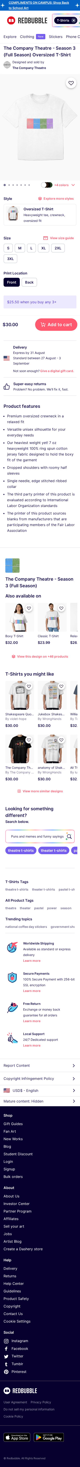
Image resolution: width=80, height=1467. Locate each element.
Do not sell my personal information (29, 1409)
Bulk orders (13, 1176)
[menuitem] (10, 36)
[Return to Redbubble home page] (27, 20)
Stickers (55, 36)
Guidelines (12, 1291)
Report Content (17, 1065)
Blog (7, 1146)
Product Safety (16, 1298)
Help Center (14, 1283)
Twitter (17, 1356)
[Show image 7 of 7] (29, 185)
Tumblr (17, 1364)
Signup (9, 1169)
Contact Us (13, 1313)
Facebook (20, 1348)
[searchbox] (40, 836)
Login (8, 1161)
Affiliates (11, 1219)
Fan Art (10, 1131)
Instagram (20, 1341)
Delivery (10, 1268)
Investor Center (17, 1203)
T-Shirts (12, 881)
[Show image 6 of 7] (25, 185)
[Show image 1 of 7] (5, 185)
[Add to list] (71, 83)
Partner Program (18, 1211)
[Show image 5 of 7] (21, 185)
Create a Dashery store (23, 1249)
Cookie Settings (17, 1321)
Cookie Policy (13, 1416)
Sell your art (14, 1226)
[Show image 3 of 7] (13, 185)
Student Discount (18, 1154)
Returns (10, 1276)
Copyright (12, 1306)
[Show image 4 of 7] (17, 185)
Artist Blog (13, 1241)
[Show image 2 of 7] (9, 185)
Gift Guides (13, 1124)
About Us (11, 1196)
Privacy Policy (41, 1402)
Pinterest (19, 1371)
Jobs (8, 1234)
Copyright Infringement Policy (29, 1078)
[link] (20, 850)
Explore (10, 36)
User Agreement (15, 1402)
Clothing (32, 36)
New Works (13, 1139)
